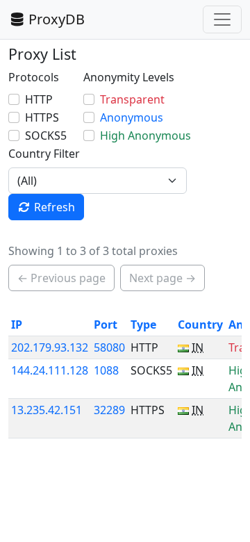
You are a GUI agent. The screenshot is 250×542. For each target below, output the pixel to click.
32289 (109, 410)
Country (200, 324)
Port (105, 324)
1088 (106, 370)
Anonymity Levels (128, 77)
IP (16, 324)
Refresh (54, 207)
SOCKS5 (46, 135)
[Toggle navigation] (222, 19)
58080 (109, 347)
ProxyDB (56, 19)
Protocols (33, 77)
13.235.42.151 (46, 410)
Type (143, 324)
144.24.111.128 (49, 370)
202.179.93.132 (49, 347)
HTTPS (42, 117)
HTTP (39, 99)
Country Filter (44, 153)
